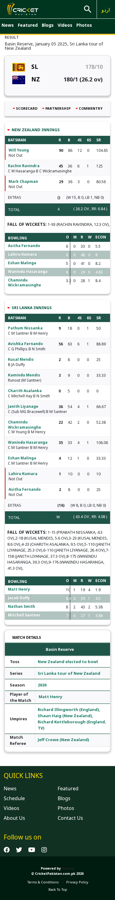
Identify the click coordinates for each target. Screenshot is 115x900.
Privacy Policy (77, 882)
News (8, 25)
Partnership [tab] (58, 108)
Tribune (68, 868)
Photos (84, 25)
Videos (65, 25)
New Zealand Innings (35, 129)
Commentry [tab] (90, 108)
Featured (28, 25)
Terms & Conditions (43, 882)
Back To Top (57, 889)
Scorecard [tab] (26, 108)
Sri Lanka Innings (31, 307)
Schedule (14, 798)
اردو (106, 9)
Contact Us (70, 818)
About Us (14, 818)
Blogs (48, 25)
